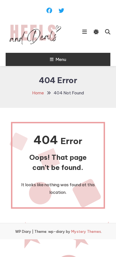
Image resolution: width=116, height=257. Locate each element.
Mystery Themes (86, 231)
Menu (60, 59)
